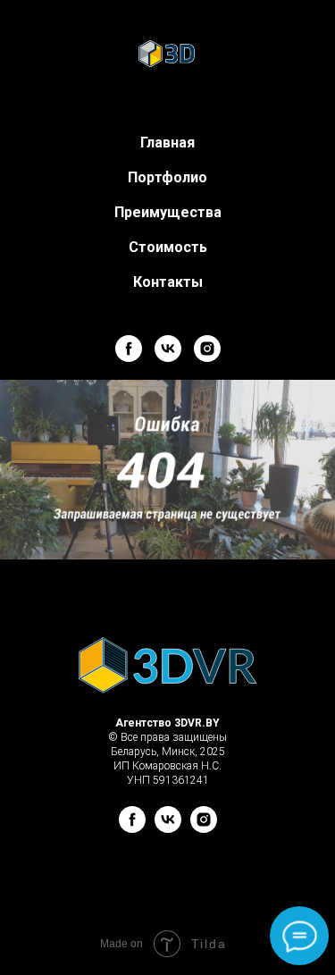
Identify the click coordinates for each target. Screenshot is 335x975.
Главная (167, 142)
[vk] (168, 348)
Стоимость (168, 247)
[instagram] (207, 348)
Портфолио (167, 177)
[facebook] (128, 348)
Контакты (168, 281)
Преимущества (168, 212)
